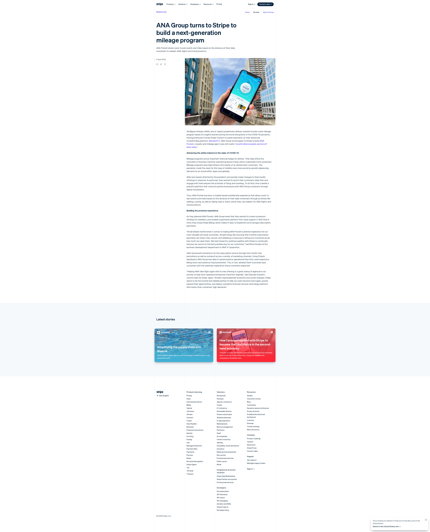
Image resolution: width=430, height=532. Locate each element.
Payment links (192, 449)
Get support (252, 460)
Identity (190, 433)
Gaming (220, 442)
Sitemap (250, 423)
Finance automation (224, 414)
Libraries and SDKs (224, 504)
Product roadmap (254, 438)
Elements (190, 427)
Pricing (219, 4)
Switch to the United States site (386, 526)
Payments (191, 452)
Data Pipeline (192, 424)
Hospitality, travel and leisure (228, 446)
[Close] (425, 520)
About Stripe (268, 12)
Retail (219, 464)
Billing (189, 405)
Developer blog (223, 510)
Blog (248, 402)
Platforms (221, 430)
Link (188, 442)
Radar (189, 458)
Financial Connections (195, 430)
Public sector (222, 461)
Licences (250, 420)
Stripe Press (252, 448)
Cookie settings (253, 426)
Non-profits (221, 455)
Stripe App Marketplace (226, 476)
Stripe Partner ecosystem (227, 479)
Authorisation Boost (194, 402)
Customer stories (254, 399)
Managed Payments (194, 446)
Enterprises (221, 395)
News (247, 12)
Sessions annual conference (258, 408)
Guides (250, 395)
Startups (220, 399)
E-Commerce (222, 408)
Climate (189, 414)
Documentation (223, 491)
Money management (225, 427)
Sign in (251, 4)
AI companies (222, 436)
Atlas (189, 399)
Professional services (225, 458)
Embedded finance (224, 411)
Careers (250, 442)
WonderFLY (214, 140)
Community (251, 405)
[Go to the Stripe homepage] (159, 392)
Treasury (190, 474)
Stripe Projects (222, 507)
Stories (256, 12)
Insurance (220, 449)
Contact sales (264, 4)
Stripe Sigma (191, 464)
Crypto (189, 420)
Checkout (190, 411)
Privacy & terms (253, 411)
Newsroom (161, 12)
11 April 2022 (161, 59)
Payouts (190, 455)
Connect (190, 417)
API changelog (222, 501)
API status (221, 497)
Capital (189, 408)
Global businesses (224, 417)
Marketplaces (222, 424)
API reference (222, 494)
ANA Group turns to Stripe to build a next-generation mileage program (196, 32)
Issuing (189, 439)
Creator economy (223, 439)
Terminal (190, 471)
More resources (253, 429)
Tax (188, 467)
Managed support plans (256, 463)
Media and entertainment (226, 452)
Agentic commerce (224, 402)
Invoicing (190, 436)
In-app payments (223, 420)
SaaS (219, 433)
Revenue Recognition (195, 461)
